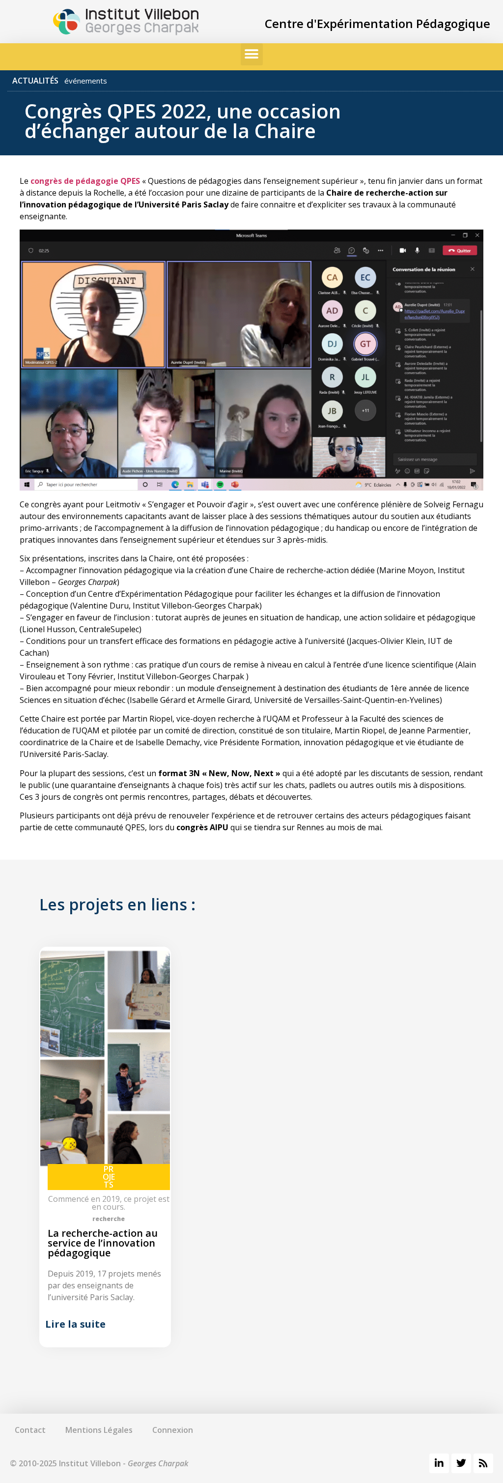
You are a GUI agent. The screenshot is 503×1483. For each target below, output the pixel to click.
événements (85, 81)
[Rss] (483, 1463)
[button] (252, 54)
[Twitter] (461, 1463)
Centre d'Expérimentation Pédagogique (377, 23)
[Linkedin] (439, 1463)
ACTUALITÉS (35, 80)
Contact (30, 1430)
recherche (108, 1219)
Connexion (172, 1430)
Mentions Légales (99, 1430)
